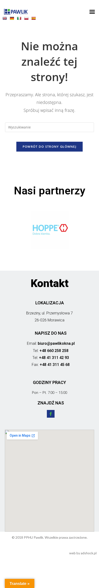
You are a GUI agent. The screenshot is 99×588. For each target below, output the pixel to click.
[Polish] (27, 19)
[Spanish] (34, 19)
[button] (92, 11)
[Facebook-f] (51, 414)
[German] (13, 19)
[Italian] (20, 19)
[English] (5, 19)
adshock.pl (89, 553)
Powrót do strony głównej (49, 146)
